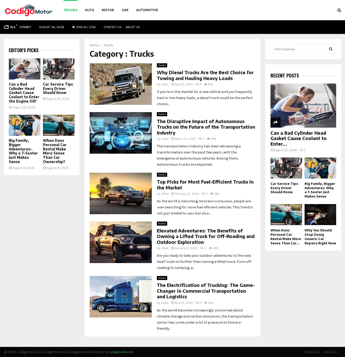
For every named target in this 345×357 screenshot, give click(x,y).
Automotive (147, 10)
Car (125, 10)
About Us (133, 27)
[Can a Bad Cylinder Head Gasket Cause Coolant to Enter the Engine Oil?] (24, 68)
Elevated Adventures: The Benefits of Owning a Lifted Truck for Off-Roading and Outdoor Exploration (206, 236)
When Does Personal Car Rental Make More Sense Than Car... (285, 236)
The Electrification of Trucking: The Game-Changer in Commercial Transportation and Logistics (206, 290)
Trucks (70, 10)
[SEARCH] (330, 49)
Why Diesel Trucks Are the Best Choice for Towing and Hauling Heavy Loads (205, 75)
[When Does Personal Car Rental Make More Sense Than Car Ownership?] (59, 125)
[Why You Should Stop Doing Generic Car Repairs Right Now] (320, 214)
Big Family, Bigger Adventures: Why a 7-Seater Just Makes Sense (23, 151)
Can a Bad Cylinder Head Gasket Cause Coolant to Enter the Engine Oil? (24, 92)
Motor (108, 10)
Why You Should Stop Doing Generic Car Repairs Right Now (320, 236)
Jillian (165, 84)
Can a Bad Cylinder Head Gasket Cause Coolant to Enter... (298, 138)
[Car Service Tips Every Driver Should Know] (59, 68)
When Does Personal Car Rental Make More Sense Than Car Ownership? (55, 151)
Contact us (112, 27)
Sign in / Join (85, 27)
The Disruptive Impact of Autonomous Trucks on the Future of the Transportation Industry (206, 126)
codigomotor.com (121, 352)
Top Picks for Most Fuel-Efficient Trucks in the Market (205, 184)
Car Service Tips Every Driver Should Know (58, 88)
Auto (89, 10)
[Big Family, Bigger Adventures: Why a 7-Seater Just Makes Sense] (24, 125)
